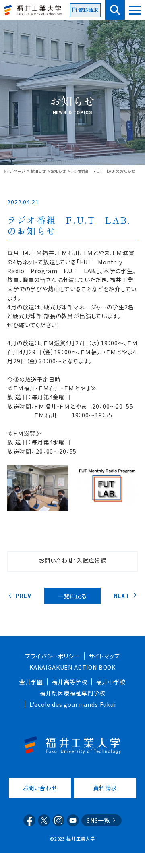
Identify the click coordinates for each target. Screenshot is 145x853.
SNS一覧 (98, 820)
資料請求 (88, 9)
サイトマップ (104, 656)
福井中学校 (111, 682)
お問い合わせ (40, 788)
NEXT (122, 596)
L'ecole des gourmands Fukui (72, 704)
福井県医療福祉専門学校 (72, 693)
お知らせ (38, 171)
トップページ (14, 171)
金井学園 (31, 682)
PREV (23, 596)
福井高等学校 (69, 682)
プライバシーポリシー (52, 656)
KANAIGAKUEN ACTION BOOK (72, 667)
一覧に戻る (72, 596)
